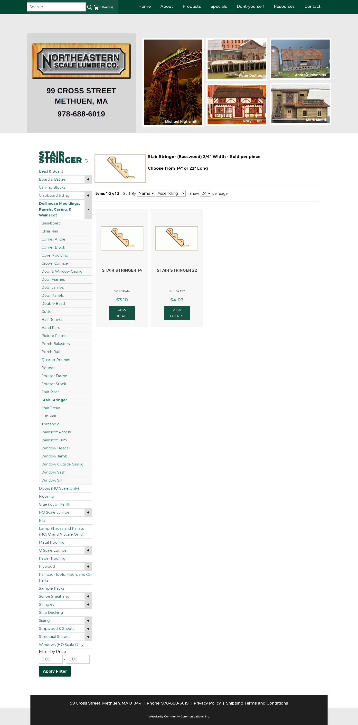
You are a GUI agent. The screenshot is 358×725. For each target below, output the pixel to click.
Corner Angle (53, 239)
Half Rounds (52, 319)
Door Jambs (52, 287)
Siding (44, 620)
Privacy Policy (207, 703)
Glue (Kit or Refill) (54, 504)
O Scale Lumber (53, 550)
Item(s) (106, 7)
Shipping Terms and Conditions (257, 703)
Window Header (55, 448)
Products (192, 6)
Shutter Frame (54, 376)
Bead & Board (51, 171)
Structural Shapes (54, 636)
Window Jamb (54, 456)
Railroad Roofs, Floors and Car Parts (65, 577)
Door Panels (52, 295)
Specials (219, 6)
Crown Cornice (54, 263)
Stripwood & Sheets (56, 628)
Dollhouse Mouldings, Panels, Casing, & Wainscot (59, 209)
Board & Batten (52, 179)
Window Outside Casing (62, 464)
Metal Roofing (52, 542)
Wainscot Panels (56, 432)
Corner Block (53, 247)
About (166, 6)
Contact (312, 6)
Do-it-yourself (250, 6)
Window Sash (53, 472)
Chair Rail (49, 231)
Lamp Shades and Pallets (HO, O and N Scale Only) (61, 531)
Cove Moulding (54, 255)
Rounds (48, 368)
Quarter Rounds (55, 360)
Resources (284, 6)
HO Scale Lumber (55, 512)
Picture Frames (54, 336)
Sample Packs (51, 588)
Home (144, 6)
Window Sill (51, 480)
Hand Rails (50, 327)
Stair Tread (50, 408)
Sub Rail (48, 416)
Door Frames (53, 279)
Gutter (47, 311)
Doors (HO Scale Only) (59, 488)
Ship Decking (51, 612)
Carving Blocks (52, 187)
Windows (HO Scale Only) (62, 644)
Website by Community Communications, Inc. (179, 716)
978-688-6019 (174, 703)
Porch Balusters (55, 344)
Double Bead (53, 303)
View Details (122, 313)
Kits (42, 520)
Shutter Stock (53, 384)
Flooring (46, 496)
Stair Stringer (54, 400)
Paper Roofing (52, 558)
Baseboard (51, 223)
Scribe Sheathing (54, 596)
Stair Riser (50, 392)
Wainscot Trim (54, 440)
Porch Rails (51, 352)
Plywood (47, 566)
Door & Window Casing (62, 271)
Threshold (50, 424)
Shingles (46, 604)
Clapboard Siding (54, 195)
